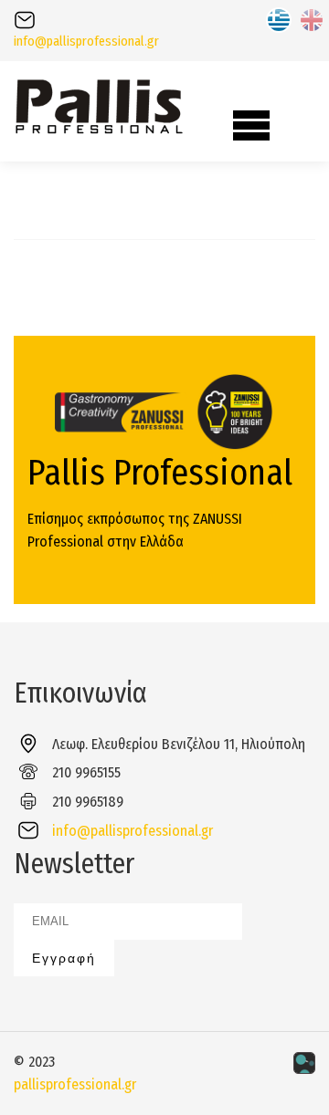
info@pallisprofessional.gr (86, 41)
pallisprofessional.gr (75, 1084)
